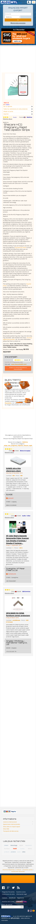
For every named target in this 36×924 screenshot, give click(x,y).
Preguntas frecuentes (8, 892)
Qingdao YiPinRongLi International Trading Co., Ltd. (16, 642)
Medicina (29, 117)
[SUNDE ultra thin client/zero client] (18, 461)
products (6, 852)
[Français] (28, 910)
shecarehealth (11, 357)
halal (15, 849)
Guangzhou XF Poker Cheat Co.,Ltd (15, 569)
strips (5, 445)
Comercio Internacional (10, 822)
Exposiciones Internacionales (11, 824)
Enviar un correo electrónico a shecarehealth (18, 368)
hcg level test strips (20, 247)
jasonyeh (11, 498)
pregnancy (14, 445)
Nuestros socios (27, 870)
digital (21, 845)
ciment (6, 845)
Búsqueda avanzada (18, 23)
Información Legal (21, 894)
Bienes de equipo (25, 451)
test (9, 445)
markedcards (12, 574)
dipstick (20, 445)
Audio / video (26, 516)
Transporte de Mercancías (10, 831)
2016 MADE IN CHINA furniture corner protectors (18, 614)
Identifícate (12, 898)
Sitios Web (6, 829)
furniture (7, 848)
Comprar (18, 870)
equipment (28, 845)
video (23, 852)
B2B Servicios (26, 591)
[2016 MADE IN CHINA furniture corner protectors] (18, 603)
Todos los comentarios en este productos (15, 109)
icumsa (22, 848)
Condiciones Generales (18, 871)
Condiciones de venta (8, 894)
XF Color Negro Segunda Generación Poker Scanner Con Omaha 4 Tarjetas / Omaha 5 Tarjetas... (17, 539)
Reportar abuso (7, 119)
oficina (30, 848)
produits (13, 852)
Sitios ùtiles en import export (11, 826)
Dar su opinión (7, 106)
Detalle (15, 117)
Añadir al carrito (8, 111)
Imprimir (6, 114)
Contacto (4, 898)
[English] (31, 910)
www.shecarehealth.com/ (19, 364)
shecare (26, 445)
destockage (13, 845)
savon (19, 852)
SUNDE (9, 494)
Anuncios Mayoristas (9, 870)
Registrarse (20, 898)
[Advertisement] (18, 60)
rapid (30, 445)
